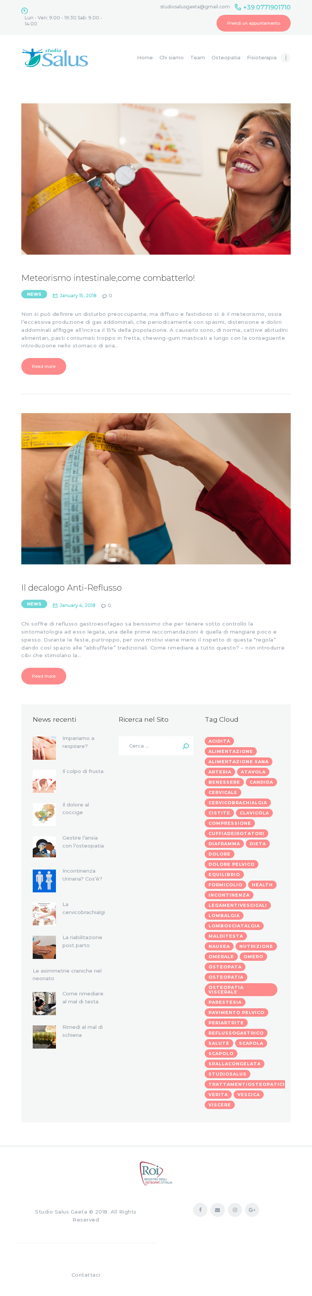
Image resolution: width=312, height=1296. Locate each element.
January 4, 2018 (78, 605)
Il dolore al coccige (75, 809)
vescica (248, 1094)
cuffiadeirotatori (236, 833)
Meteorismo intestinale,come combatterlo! (108, 278)
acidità (219, 741)
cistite (219, 813)
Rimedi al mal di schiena (82, 1031)
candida (261, 782)
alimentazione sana (239, 761)
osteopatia (226, 977)
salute (219, 1043)
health (262, 884)
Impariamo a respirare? (78, 742)
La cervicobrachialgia (83, 912)
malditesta (226, 936)
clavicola (254, 813)
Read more (44, 366)
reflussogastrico (236, 1033)
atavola (253, 772)
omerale (221, 956)
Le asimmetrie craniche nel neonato (67, 975)
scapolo (221, 1053)
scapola (251, 1043)
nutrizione (256, 946)
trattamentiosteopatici (247, 1084)
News (34, 294)
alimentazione (231, 751)
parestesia (225, 1002)
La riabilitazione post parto (82, 941)
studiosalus (228, 1074)
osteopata (225, 967)
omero (253, 956)
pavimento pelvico (236, 1012)
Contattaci (86, 1275)
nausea (219, 946)
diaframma (224, 843)
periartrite (226, 1022)
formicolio (225, 884)
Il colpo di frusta (82, 771)
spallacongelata (235, 1063)
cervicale (223, 792)
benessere (224, 782)
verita (218, 1094)
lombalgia (224, 915)
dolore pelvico (232, 864)
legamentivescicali (238, 905)
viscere (220, 1104)
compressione (230, 823)
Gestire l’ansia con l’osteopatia (83, 842)
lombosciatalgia (234, 925)
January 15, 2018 (78, 295)
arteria (220, 772)
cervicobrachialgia (238, 802)
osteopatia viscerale (226, 990)
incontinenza (229, 895)
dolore (220, 854)
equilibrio (224, 874)
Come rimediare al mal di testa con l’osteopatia (83, 1001)
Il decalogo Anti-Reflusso (71, 588)
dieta (258, 843)
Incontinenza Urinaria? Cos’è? (82, 875)
